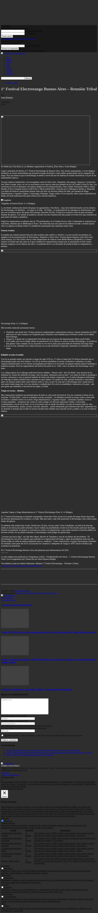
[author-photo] (8, 595)
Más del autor (26, 605)
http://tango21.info (8, 600)
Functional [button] (5, 866)
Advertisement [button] (7, 894)
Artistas (9, 71)
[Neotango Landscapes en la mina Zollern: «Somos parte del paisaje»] (15, 684)
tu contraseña (30, 33)
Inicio (8, 58)
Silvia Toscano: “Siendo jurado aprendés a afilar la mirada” (30, 755)
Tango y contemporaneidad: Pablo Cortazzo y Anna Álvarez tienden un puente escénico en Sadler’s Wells (48, 752)
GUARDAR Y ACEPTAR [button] (12, 911)
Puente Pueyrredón (22, 591)
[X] (14, 108)
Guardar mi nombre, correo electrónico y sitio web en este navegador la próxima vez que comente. (43, 735)
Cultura (9, 69)
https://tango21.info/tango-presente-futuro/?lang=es (21, 566)
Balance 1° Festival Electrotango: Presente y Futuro (36, 593)
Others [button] (3, 904)
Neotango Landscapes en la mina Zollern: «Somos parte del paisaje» (36, 689)
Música (9, 60)
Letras (8, 62)
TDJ (8, 67)
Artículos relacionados (10, 605)
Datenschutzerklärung (10, 775)
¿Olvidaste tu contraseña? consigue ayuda (18, 39)
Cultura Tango (12, 83)
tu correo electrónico (33, 46)
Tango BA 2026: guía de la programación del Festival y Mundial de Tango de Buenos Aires (48, 632)
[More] (42, 108)
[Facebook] (5, 108)
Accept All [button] (18, 789)
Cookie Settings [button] (7, 789)
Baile (8, 64)
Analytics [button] (5, 885)
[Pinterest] (23, 108)
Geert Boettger (7, 97)
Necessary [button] (5, 818)
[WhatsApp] (33, 108)
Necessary (8, 821)
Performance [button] (6, 875)
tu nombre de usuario (33, 31)
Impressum (5, 773)
